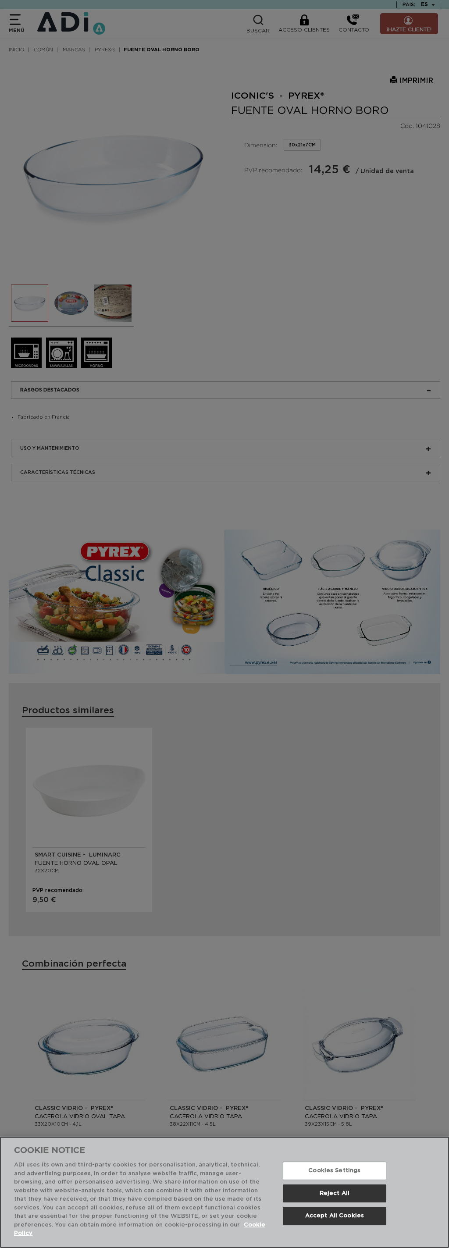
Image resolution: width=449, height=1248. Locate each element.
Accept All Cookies (334, 1216)
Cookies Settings (334, 1170)
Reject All (334, 1193)
